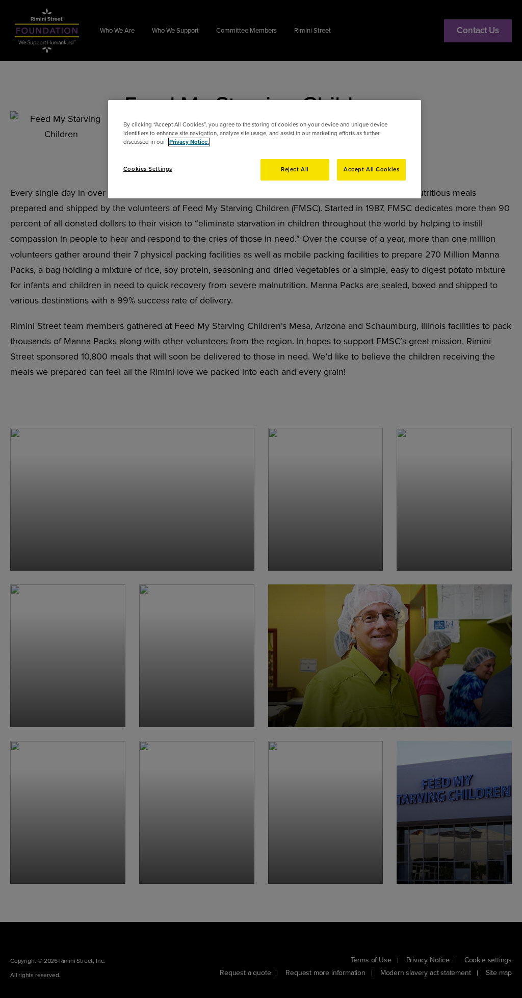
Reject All (295, 169)
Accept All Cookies (371, 169)
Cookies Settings (147, 169)
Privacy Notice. (189, 142)
